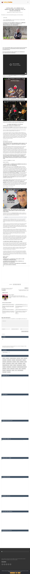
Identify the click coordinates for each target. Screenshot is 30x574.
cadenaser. (6, 256)
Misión (24, 363)
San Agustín (23, 368)
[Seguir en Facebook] (2, 564)
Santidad (4, 370)
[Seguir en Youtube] (10, 564)
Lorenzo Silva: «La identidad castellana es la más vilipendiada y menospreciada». (13, 259)
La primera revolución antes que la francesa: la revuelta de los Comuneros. (13, 261)
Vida (16, 370)
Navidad (14, 365)
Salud (20, 368)
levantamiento (13, 224)
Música (11, 365)
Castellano (5, 264)
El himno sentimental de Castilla (15, 124)
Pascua (8, 368)
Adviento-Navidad (13, 358)
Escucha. (13, 160)
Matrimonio (20, 363)
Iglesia (25, 361)
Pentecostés (12, 368)
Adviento (7, 358)
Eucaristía (14, 361)
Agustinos (18, 358)
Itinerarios (20, 12)
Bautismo (25, 358)
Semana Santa (9, 370)
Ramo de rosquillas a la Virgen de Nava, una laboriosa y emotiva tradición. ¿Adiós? (21, 312)
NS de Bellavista (19, 365)
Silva (23, 235)
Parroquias (4, 368)
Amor (22, 358)
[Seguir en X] (4, 564)
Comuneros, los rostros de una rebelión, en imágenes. (14, 263)
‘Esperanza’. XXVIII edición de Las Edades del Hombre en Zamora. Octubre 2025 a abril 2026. (8, 307)
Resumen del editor (7, 141)
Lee (11, 160)
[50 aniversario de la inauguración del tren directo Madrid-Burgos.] (21, 304)
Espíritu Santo (9, 361)
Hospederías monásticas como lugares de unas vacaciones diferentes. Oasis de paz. (8, 311)
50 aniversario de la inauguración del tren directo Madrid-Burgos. (21, 306)
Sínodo (13, 370)
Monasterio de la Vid (6, 365)
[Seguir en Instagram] (6, 564)
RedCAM (17, 368)
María (16, 363)
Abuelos (4, 358)
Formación (21, 361)
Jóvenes (4, 363)
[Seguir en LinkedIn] (8, 564)
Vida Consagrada (20, 370)
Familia (18, 361)
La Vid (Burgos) (8, 363)
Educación (4, 361)
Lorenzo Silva (5, 127)
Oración (24, 365)
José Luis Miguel (13, 12)
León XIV (13, 363)
